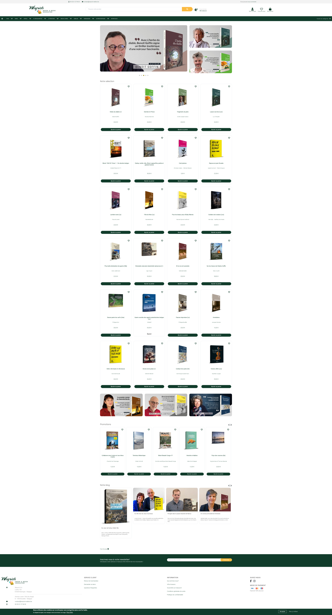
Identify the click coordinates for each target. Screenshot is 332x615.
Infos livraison (171, 584)
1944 (7, 18)
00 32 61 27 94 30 (75, 1)
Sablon (76, 18)
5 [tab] (148, 75)
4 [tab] (146, 75)
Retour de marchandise (91, 581)
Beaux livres (64, 18)
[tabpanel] (143, 49)
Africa (25, 18)
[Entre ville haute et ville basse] (143, 48)
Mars (16, 18)
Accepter (282, 611)
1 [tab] (139, 75)
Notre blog (114, 18)
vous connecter (252, 1)
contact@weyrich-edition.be (91, 1)
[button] (270, 10)
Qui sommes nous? (173, 581)
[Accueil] (42, 10)
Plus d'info (69, 612)
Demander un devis (90, 584)
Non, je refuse (293, 611)
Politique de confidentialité (175, 595)
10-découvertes (37, 18)
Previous (229, 425)
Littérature (51, 18)
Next (185, 49)
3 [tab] (144, 75)
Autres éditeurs (100, 18)
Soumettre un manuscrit (174, 588)
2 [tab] (141, 75)
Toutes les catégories (323, 18)
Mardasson (87, 18)
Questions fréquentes (90, 588)
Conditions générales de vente (176, 591)
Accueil (2, 18)
